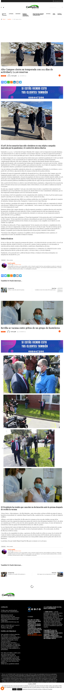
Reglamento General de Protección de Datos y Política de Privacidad (37, 689)
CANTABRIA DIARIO (17, 264)
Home (4, 19)
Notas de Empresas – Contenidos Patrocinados (26, 14)
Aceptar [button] (14, 689)
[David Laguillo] (4, 265)
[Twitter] (3, 7)
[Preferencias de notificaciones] (2, 688)
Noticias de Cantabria (4, 14)
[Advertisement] (32, 34)
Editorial (48, 13)
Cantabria (11, 13)
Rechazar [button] (19, 689)
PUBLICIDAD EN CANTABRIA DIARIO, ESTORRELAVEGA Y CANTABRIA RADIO (38, 14)
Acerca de (3, 260)
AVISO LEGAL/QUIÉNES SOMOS (35, 634)
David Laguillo (14, 75)
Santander (18, 13)
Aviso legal (54, 14)
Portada (3, 331)
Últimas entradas (10, 260)
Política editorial (60, 14)
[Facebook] (1, 7)
